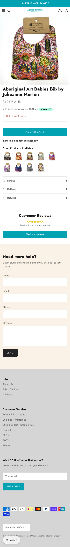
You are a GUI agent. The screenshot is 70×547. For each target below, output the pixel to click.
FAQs (6, 435)
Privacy (7, 445)
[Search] (10, 10)
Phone (6, 307)
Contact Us (8, 430)
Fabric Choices (10, 389)
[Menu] (3, 10)
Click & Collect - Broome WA (18, 424)
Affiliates (7, 394)
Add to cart (35, 131)
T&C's (6, 440)
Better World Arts (16, 116)
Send (10, 352)
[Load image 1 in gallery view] (35, 49)
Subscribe (13, 486)
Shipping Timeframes (14, 419)
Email (6, 291)
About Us (8, 384)
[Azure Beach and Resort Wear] (35, 10)
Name (6, 275)
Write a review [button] (35, 234)
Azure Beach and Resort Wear (23, 536)
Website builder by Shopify (48, 536)
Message (7, 323)
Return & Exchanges (14, 414)
